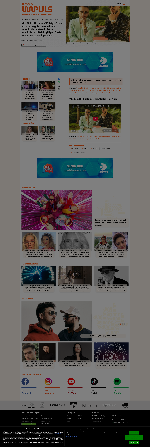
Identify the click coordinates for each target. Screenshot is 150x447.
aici (52, 439)
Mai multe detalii (57, 433)
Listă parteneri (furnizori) (71, 436)
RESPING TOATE (134, 442)
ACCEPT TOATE (134, 433)
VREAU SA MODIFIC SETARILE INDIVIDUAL (134, 437)
